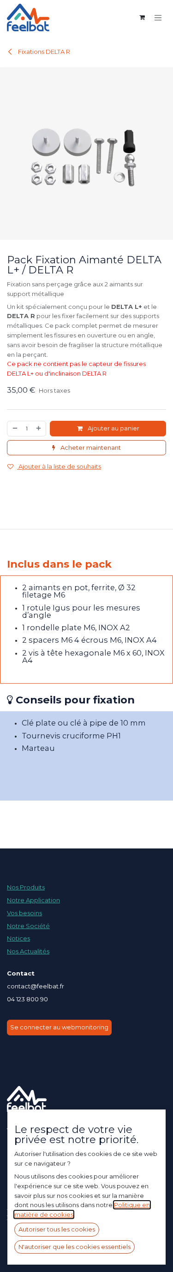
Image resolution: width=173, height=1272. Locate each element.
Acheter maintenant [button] (90, 447)
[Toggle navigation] (158, 17)
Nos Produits (26, 887)
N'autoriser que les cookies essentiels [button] (74, 1246)
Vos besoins (24, 913)
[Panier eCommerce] (142, 17)
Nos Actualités (28, 951)
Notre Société (28, 925)
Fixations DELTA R (43, 51)
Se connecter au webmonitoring (59, 1027)
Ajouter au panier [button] (112, 428)
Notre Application (33, 900)
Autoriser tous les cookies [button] (56, 1229)
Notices (18, 938)
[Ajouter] (39, 428)
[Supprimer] (14, 428)
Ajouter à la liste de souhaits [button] (59, 466)
